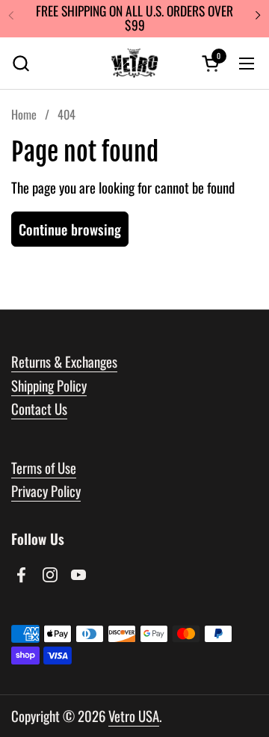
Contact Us (39, 408)
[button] (20, 63)
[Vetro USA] (134, 63)
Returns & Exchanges (64, 361)
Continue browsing (70, 229)
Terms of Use (43, 467)
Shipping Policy (49, 385)
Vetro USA (133, 716)
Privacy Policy (46, 491)
